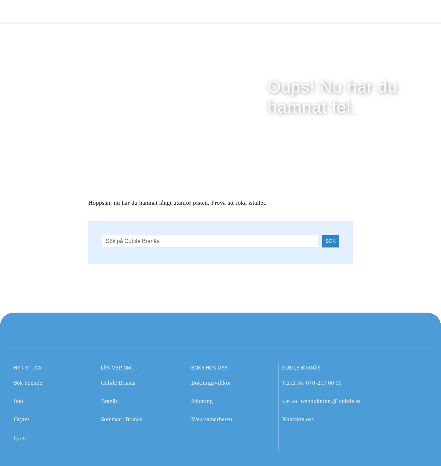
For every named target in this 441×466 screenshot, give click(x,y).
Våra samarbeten (211, 419)
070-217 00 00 (324, 382)
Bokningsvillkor (211, 382)
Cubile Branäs (118, 382)
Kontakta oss (298, 419)
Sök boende (28, 382)
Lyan (20, 437)
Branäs (109, 401)
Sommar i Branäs (121, 419)
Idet (18, 401)
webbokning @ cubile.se (330, 401)
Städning (202, 401)
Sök (331, 241)
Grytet (21, 419)
